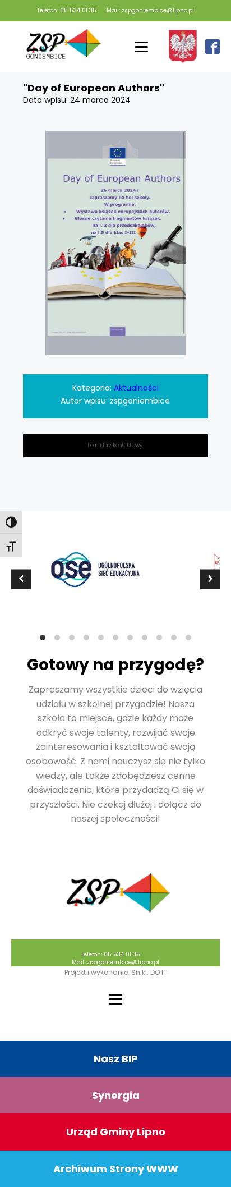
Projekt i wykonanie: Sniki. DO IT (115, 972)
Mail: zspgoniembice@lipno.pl (150, 11)
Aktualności (136, 387)
